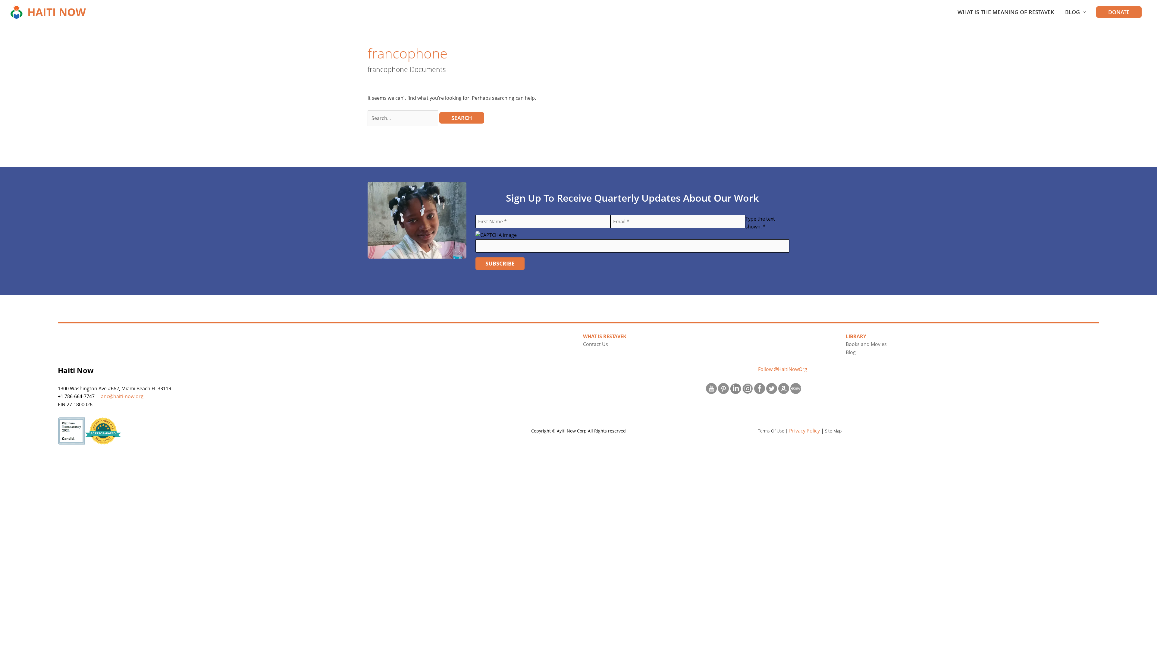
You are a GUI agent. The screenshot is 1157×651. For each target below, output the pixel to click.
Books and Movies (866, 344)
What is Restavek (604, 336)
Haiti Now (56, 12)
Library (856, 336)
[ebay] (796, 388)
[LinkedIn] (735, 388)
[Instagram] (748, 388)
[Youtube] (711, 388)
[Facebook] (760, 388)
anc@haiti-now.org (122, 396)
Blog (1072, 12)
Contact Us (595, 344)
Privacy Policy (804, 430)
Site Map (833, 431)
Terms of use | (773, 431)
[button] (1119, 12)
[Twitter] (772, 388)
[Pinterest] (723, 388)
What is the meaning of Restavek (1006, 12)
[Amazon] (784, 388)
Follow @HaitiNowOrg (782, 369)
